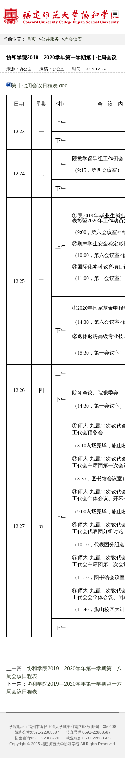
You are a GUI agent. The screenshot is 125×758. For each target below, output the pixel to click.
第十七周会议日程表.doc (39, 85)
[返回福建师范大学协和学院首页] (38, 21)
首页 (31, 39)
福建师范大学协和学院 (60, 744)
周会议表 (73, 39)
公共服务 (50, 39)
